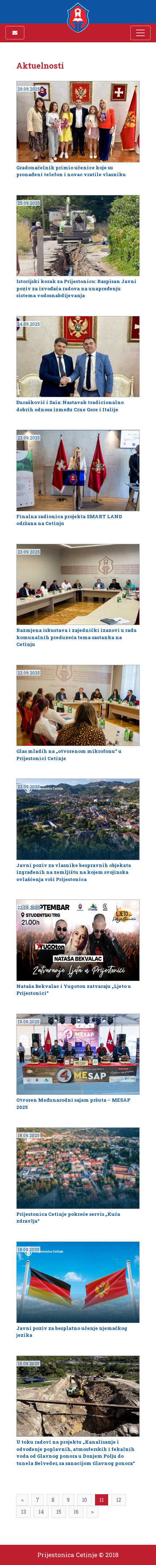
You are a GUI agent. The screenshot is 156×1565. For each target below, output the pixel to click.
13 (23, 1511)
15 (58, 1511)
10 (84, 1499)
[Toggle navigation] (140, 33)
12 (118, 1499)
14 (41, 1511)
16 (76, 1511)
